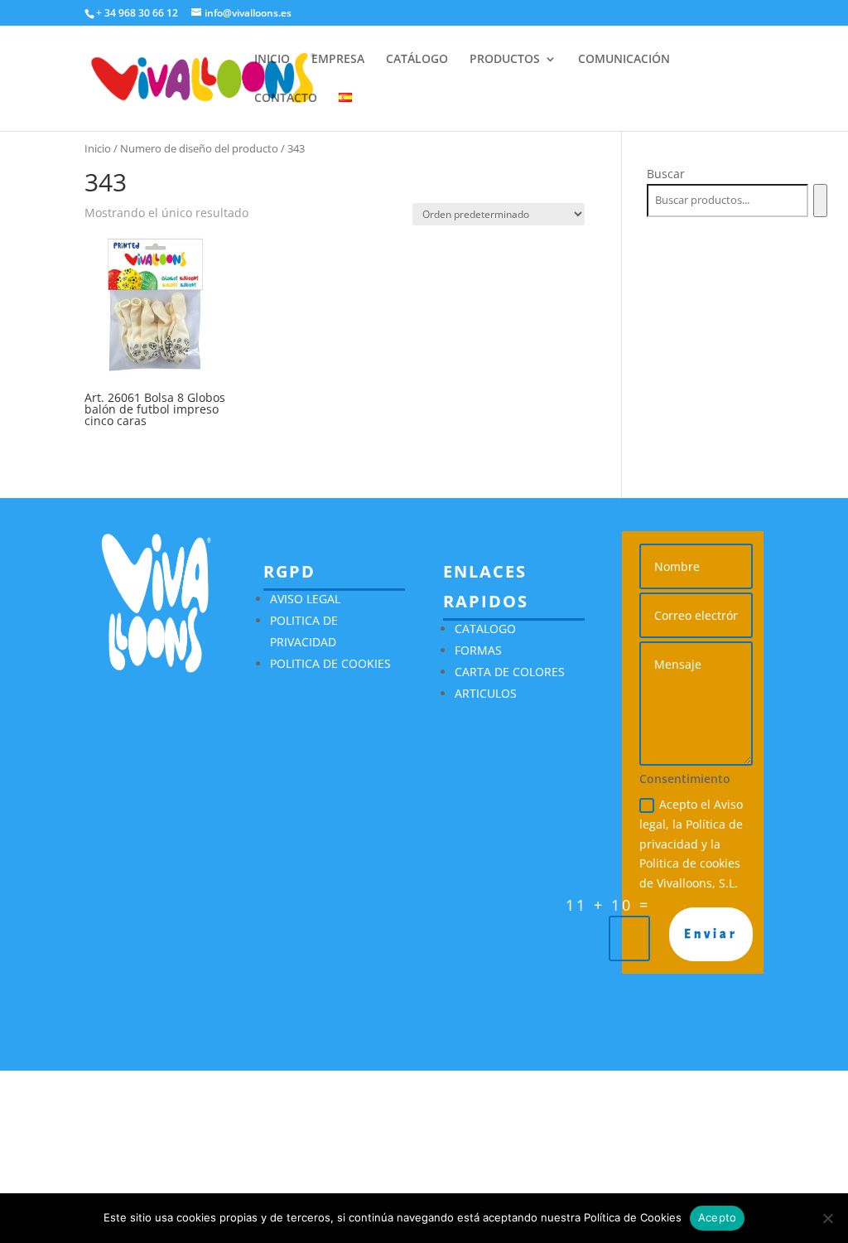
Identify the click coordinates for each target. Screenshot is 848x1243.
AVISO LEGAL (305, 599)
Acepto (717, 1217)
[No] (827, 1218)
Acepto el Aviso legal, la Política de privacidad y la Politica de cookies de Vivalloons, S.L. (691, 843)
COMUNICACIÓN (624, 59)
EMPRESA (337, 59)
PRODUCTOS (505, 59)
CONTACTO (285, 98)
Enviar (711, 934)
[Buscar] (820, 200)
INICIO (272, 59)
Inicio (97, 148)
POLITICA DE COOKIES (330, 663)
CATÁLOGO (417, 59)
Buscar (666, 173)
